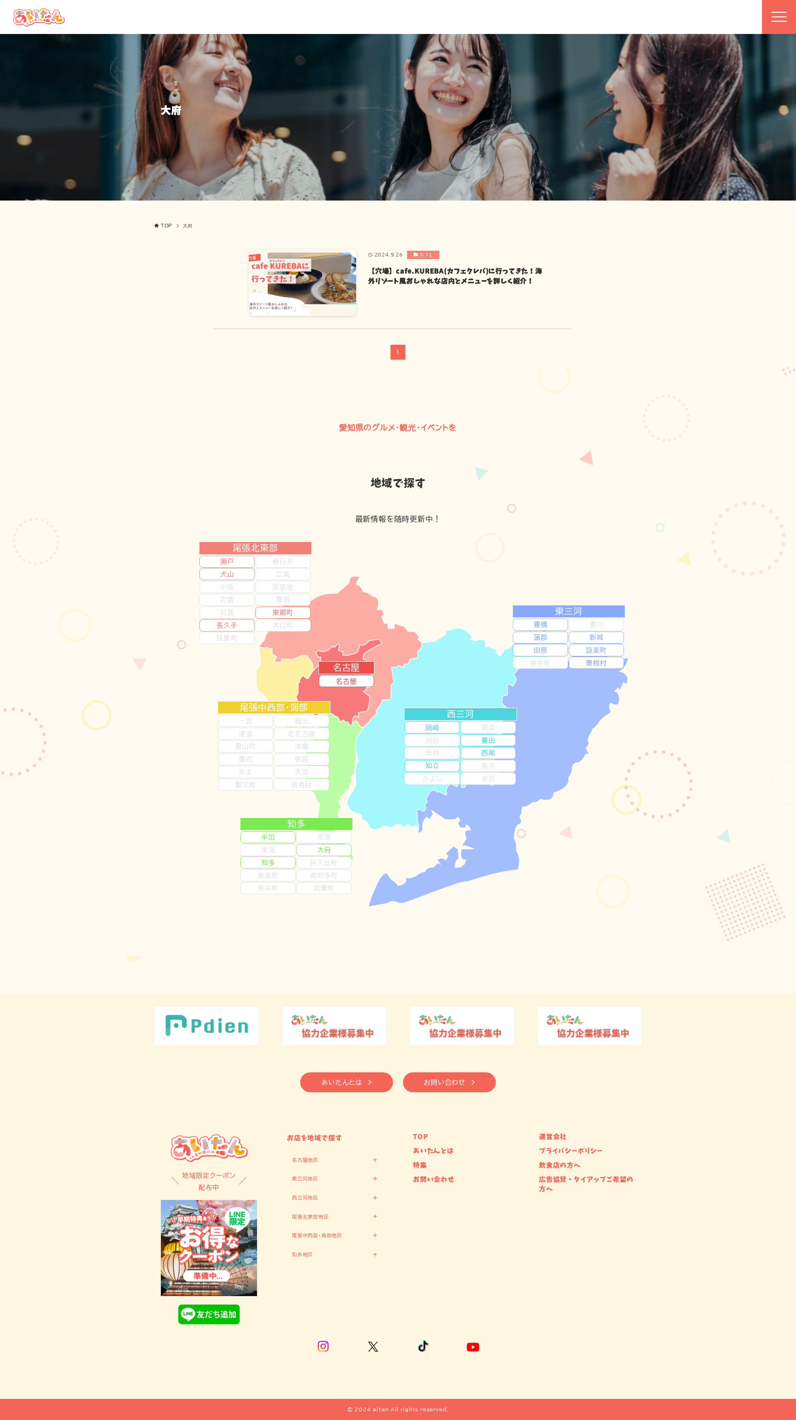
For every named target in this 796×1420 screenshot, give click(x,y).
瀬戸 (227, 561)
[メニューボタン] (779, 17)
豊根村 (596, 663)
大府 (324, 850)
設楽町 (596, 650)
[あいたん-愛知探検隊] (39, 17)
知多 (268, 862)
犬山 (227, 574)
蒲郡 (541, 637)
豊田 (488, 740)
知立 (432, 765)
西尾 (488, 753)
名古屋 (346, 681)
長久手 (226, 625)
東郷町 (282, 612)
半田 (268, 837)
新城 (597, 637)
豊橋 (541, 624)
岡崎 (432, 727)
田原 (541, 650)
